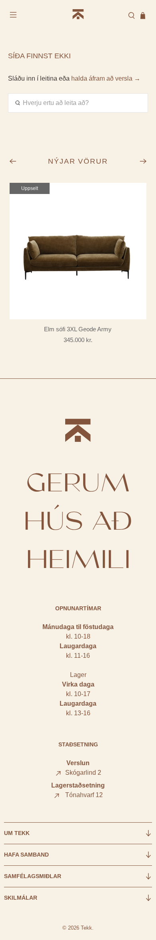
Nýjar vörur (78, 161)
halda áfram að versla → (105, 78)
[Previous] (13, 161)
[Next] (143, 161)
